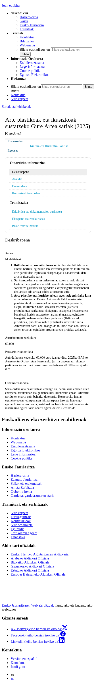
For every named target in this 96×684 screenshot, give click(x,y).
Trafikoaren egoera (24, 533)
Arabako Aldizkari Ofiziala (30, 558)
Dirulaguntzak (21, 517)
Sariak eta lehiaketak (16, 106)
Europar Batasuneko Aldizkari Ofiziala (38, 574)
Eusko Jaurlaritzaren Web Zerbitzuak (28, 605)
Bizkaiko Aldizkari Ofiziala (30, 562)
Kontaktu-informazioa (26, 193)
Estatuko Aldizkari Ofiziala (30, 570)
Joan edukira (11, 5)
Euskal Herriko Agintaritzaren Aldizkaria (40, 554)
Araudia (17, 179)
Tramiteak (27, 29)
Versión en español (24, 659)
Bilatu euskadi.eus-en (35, 49)
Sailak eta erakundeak (26, 483)
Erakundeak (19, 186)
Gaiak (24, 21)
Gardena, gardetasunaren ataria (32, 495)
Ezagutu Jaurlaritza (24, 479)
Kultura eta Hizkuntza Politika (49, 146)
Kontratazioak (21, 521)
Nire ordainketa (22, 525)
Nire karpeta (19, 99)
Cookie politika (30, 71)
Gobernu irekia (21, 491)
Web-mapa (27, 45)
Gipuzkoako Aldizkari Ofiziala (32, 566)
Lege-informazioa (32, 67)
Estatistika (18, 537)
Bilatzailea (27, 41)
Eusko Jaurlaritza (32, 25)
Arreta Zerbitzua (22, 487)
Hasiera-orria (29, 17)
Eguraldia (17, 529)
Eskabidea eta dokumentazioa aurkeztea (37, 211)
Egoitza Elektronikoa (34, 75)
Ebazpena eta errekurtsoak (28, 218)
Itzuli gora (18, 667)
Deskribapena (20, 172)
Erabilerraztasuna (32, 62)
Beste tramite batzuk (25, 226)
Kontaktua (27, 37)
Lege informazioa (23, 454)
